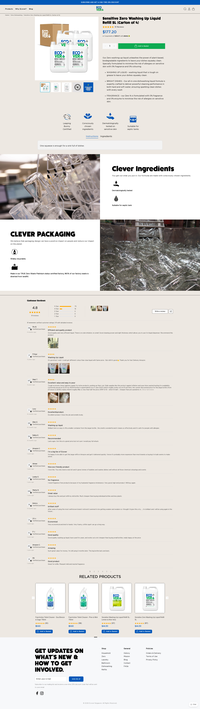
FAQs (126, 666)
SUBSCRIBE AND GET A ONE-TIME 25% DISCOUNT (100, 2)
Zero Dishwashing (16, 15)
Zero (104, 656)
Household (106, 653)
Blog (126, 660)
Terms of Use (151, 656)
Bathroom (106, 663)
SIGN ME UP (76, 679)
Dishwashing (107, 666)
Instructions (92, 136)
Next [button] (167, 598)
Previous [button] (33, 598)
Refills (104, 670)
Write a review (160, 311)
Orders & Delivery (153, 653)
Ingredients (106, 136)
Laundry (105, 660)
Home (7, 15)
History (127, 653)
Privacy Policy (152, 660)
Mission (127, 656)
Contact (127, 663)
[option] (45, 87)
